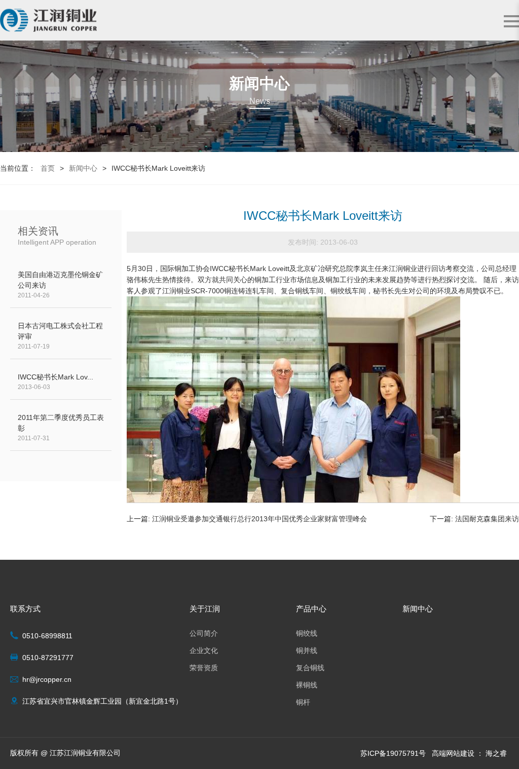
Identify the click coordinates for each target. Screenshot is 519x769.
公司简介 (204, 633)
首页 (48, 168)
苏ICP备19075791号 (393, 753)
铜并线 (306, 650)
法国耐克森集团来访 (487, 519)
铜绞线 (306, 633)
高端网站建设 (453, 753)
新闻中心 (83, 168)
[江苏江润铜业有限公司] (48, 20)
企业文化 (204, 650)
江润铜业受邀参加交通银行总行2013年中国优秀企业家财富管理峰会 (259, 519)
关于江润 (205, 608)
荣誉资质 (204, 668)
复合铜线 (310, 668)
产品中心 (311, 608)
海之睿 (496, 753)
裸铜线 (306, 685)
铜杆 (303, 702)
